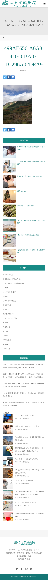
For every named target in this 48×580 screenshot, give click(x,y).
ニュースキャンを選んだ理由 (25, 415)
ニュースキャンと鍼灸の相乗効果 (26, 459)
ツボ (4, 288)
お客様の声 (7, 275)
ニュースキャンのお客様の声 (13, 283)
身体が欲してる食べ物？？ (26, 206)
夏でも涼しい (21, 191)
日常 (4, 322)
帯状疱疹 (6, 340)
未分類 (5, 327)
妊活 (4, 296)
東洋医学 (6, 305)
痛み (4, 344)
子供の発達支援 (8, 301)
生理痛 (5, 349)
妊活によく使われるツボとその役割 (29, 176)
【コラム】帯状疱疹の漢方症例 (28, 235)
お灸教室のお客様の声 (10, 279)
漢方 (4, 309)
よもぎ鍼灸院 (7, 292)
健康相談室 (7, 314)
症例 (4, 336)
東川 (4, 331)
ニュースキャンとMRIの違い (24, 481)
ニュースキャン (8, 318)
